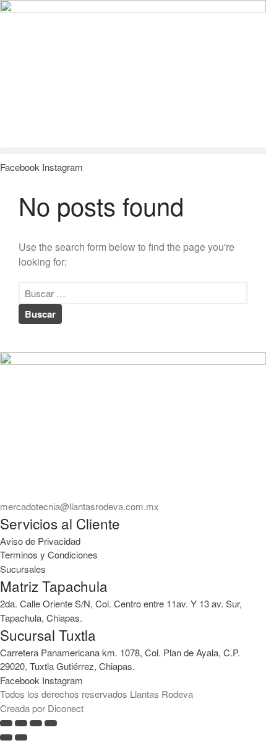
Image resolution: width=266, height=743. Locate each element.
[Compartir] (36, 723)
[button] (133, 150)
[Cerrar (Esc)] (51, 723)
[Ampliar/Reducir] (6, 723)
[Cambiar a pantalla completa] (21, 723)
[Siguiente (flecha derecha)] (21, 737)
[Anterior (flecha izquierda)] (6, 737)
